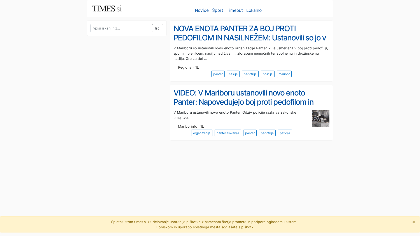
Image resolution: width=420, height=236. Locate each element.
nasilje (233, 74)
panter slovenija (228, 133)
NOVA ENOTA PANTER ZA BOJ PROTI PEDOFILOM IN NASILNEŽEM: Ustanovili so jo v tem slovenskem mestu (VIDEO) (249, 38)
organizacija (201, 133)
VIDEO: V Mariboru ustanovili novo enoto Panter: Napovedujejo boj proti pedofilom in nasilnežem (243, 102)
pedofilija (250, 74)
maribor (284, 74)
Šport (217, 10)
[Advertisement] (119, 129)
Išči (157, 28)
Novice (202, 10)
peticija (285, 133)
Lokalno (254, 10)
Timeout (235, 10)
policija (268, 74)
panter (218, 74)
